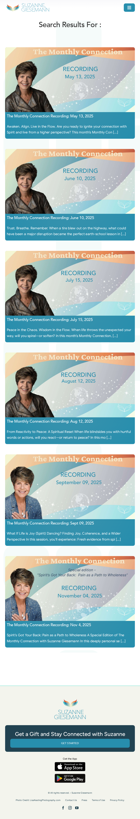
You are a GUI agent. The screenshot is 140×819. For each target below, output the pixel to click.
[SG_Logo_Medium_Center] (70, 699)
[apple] (70, 763)
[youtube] (77, 808)
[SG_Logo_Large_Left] (27, 4)
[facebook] (63, 808)
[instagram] (70, 808)
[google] (70, 775)
